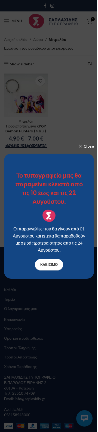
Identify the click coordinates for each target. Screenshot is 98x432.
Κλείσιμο (49, 264)
